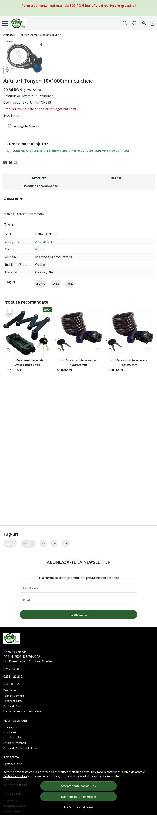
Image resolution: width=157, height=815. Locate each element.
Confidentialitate (13, 700)
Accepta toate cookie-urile (78, 786)
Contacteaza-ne (12, 764)
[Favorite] (134, 23)
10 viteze (28, 543)
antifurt (40, 283)
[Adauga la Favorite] (46, 350)
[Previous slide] (10, 341)
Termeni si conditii (13, 695)
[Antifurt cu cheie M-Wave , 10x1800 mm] (79, 331)
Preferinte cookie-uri (78, 807)
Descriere (39, 178)
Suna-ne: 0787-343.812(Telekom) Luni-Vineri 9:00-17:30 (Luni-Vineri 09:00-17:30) (70, 151)
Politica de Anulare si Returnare (21, 748)
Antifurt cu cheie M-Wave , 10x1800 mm (78, 362)
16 (54, 543)
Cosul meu (9, 732)
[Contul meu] (143, 23)
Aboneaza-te (78, 614)
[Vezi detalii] (9, 350)
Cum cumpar (10, 727)
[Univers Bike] (24, 23)
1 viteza (10, 543)
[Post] (6, 162)
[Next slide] (147, 341)
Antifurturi (9, 34)
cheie (56, 283)
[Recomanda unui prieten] (16, 162)
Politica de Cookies (14, 706)
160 (65, 543)
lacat (70, 283)
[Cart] (152, 23)
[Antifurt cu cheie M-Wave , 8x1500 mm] (129, 331)
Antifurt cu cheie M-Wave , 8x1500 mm (130, 362)
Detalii (116, 178)
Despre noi (9, 690)
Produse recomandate (41, 186)
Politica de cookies (15, 776)
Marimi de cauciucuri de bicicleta (22, 711)
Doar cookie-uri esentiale (78, 797)
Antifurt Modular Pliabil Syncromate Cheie (27, 362)
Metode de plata (13, 737)
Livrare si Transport (14, 743)
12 (43, 543)
